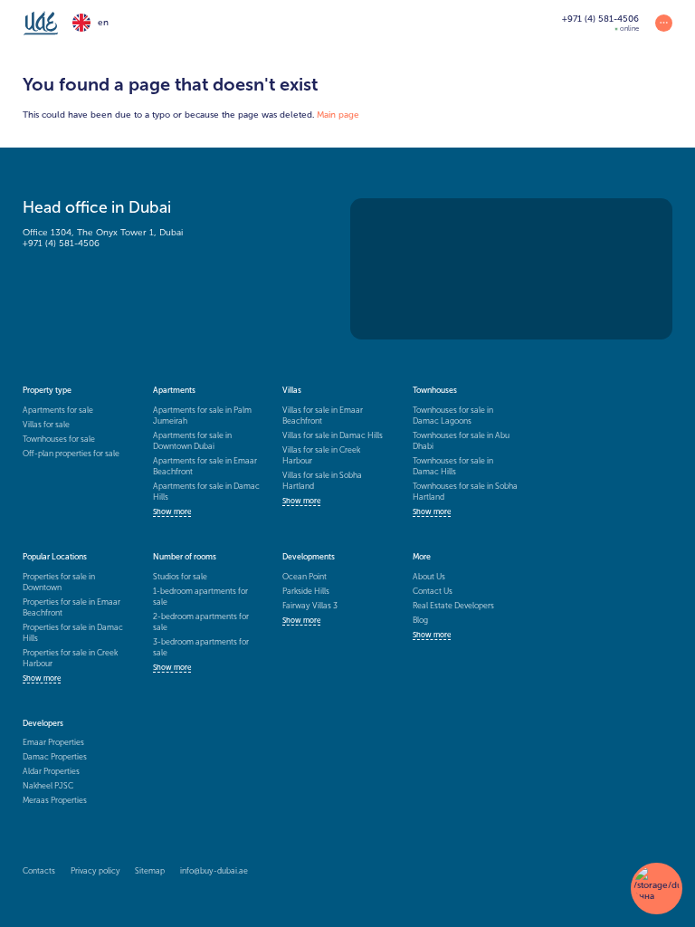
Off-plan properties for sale (71, 453)
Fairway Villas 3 (310, 605)
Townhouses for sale (59, 439)
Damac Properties (55, 756)
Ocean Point (304, 576)
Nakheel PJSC (48, 785)
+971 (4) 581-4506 (61, 243)
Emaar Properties (53, 742)
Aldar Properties (51, 771)
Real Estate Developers (453, 605)
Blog (420, 620)
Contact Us (432, 591)
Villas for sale (46, 424)
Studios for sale (180, 576)
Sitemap (150, 870)
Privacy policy (95, 870)
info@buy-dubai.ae (214, 870)
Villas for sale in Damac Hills (332, 435)
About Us (429, 576)
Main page (338, 115)
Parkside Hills (305, 591)
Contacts (39, 870)
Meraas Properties (55, 800)
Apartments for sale (58, 410)
